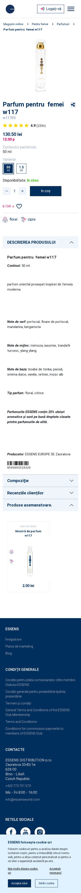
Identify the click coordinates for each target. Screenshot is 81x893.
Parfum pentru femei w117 (22, 29)
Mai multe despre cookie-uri (23, 870)
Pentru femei (40, 24)
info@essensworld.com (22, 799)
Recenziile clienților (25, 493)
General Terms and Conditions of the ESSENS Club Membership (37, 712)
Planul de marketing (19, 646)
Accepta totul (19, 883)
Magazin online (13, 24)
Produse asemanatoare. (29, 505)
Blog (8, 653)
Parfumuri (63, 24)
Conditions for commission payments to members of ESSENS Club (34, 731)
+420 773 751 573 (18, 786)
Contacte (15, 749)
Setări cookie (46, 883)
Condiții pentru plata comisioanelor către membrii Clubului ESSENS (40, 682)
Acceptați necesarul (55, 870)
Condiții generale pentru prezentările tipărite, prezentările (35, 694)
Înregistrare (13, 639)
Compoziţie (18, 480)
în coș (45, 191)
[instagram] (39, 832)
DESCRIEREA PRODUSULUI (31, 242)
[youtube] (26, 832)
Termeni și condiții (18, 703)
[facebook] (11, 832)
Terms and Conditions (21, 722)
